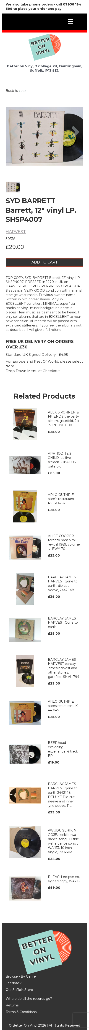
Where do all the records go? (29, 999)
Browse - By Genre (21, 976)
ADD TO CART (44, 262)
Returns (12, 1005)
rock (22, 91)
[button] (14, 149)
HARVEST (16, 231)
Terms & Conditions (21, 1012)
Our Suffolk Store (19, 990)
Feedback (13, 983)
